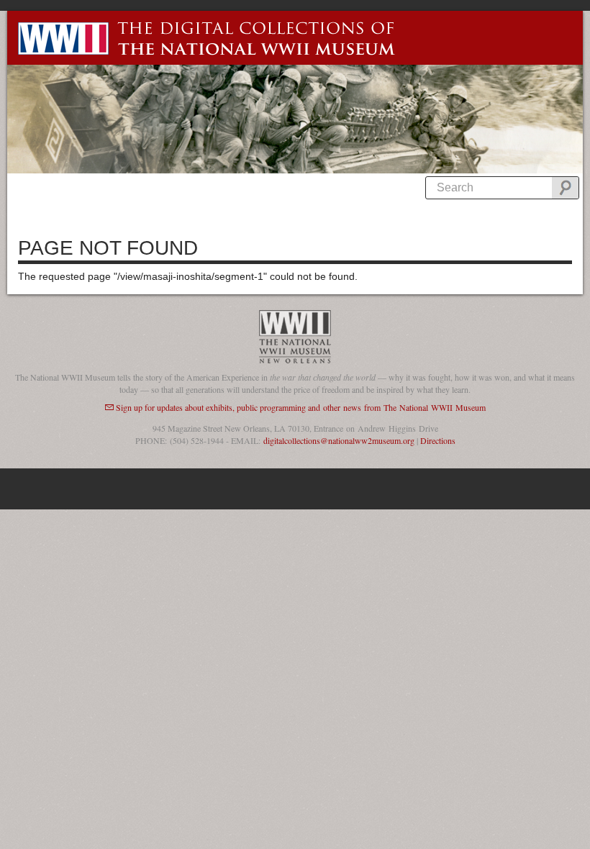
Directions (437, 440)
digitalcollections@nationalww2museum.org (338, 440)
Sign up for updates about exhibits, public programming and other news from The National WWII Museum (301, 407)
